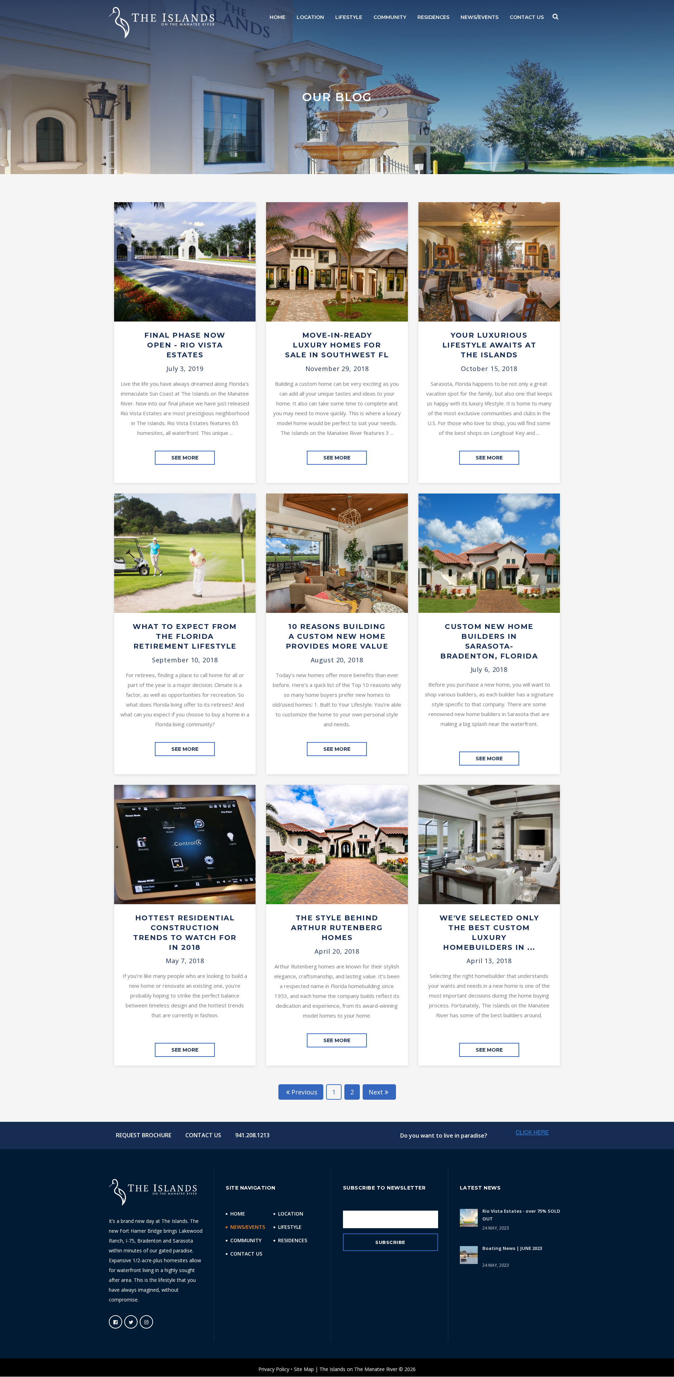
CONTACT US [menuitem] (527, 17)
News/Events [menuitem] (247, 1227)
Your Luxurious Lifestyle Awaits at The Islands (489, 345)
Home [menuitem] (237, 1213)
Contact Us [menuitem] (246, 1253)
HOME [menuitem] (277, 17)
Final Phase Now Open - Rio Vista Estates (184, 345)
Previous (304, 1092)
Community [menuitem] (246, 1240)
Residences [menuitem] (292, 1240)
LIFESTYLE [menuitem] (348, 17)
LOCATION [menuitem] (310, 17)
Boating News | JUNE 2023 (512, 1248)
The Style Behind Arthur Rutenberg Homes (337, 928)
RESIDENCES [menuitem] (433, 17)
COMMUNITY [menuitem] (390, 17)
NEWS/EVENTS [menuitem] (479, 17)
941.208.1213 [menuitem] (252, 1135)
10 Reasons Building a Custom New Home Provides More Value (337, 636)
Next (376, 1092)
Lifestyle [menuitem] (290, 1227)
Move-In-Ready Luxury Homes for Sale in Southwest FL (337, 345)
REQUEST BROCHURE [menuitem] (143, 1135)
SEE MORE (184, 458)
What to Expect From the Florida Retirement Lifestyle (185, 636)
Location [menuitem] (290, 1213)
